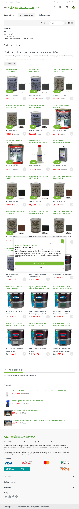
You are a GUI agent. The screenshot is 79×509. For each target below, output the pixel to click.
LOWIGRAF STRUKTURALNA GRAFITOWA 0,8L (62, 71)
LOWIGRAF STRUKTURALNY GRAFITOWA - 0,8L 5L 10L (62, 212)
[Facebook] (13, 496)
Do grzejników (9, 36)
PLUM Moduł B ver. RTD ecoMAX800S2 (25, 410)
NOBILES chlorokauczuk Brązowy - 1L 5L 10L (37, 324)
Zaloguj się (57, 2)
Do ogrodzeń (8, 34)
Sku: (7, 95)
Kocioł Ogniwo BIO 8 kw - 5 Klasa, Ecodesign (28, 401)
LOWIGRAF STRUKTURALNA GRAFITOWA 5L (15, 106)
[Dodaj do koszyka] (24, 98)
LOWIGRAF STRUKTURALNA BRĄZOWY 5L (15, 212)
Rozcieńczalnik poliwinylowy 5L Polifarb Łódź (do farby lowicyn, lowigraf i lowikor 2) (61, 142)
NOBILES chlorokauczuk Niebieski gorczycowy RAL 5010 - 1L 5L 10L (38, 287)
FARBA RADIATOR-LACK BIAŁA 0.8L (61, 106)
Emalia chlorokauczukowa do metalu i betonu (19, 38)
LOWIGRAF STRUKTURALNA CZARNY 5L (15, 177)
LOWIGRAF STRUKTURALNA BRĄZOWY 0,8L (62, 177)
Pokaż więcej (11, 64)
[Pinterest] (16, 496)
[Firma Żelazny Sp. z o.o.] (37, 436)
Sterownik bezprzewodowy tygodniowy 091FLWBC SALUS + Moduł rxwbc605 (39, 420)
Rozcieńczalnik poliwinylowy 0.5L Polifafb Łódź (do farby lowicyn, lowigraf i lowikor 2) (38, 142)
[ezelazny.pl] (23, 7)
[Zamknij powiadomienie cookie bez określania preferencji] (62, 241)
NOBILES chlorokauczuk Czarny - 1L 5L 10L (14, 287)
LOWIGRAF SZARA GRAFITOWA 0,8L (12, 71)
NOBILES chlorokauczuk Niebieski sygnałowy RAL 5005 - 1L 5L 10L (61, 324)
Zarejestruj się (68, 2)
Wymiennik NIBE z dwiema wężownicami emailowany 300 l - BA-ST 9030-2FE (39, 391)
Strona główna (9, 15)
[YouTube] (10, 496)
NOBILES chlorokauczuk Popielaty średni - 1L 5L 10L (15, 324)
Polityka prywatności (57, 244)
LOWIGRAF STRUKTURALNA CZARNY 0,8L (38, 177)
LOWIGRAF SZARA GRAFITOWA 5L (35, 71)
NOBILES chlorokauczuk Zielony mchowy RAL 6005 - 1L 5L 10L (62, 287)
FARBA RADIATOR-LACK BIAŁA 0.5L (14, 142)
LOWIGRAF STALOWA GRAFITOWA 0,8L (36, 106)
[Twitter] (6, 496)
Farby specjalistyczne (26, 15)
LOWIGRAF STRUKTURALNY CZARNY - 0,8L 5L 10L (38, 212)
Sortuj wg (44, 23)
